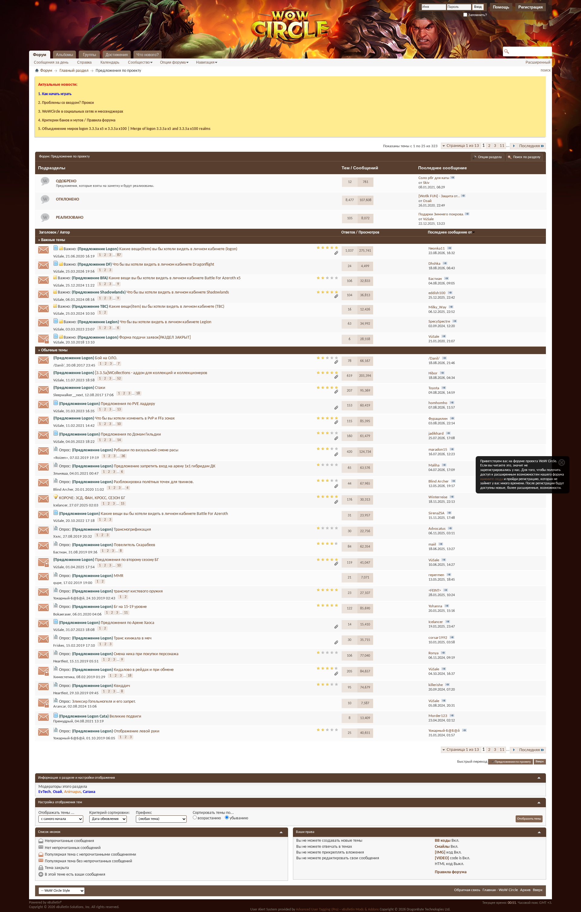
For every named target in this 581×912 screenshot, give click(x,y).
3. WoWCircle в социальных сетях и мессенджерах (80, 112)
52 (119, 378)
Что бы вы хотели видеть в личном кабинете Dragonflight (163, 264)
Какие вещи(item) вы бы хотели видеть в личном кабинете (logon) (178, 249)
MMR (118, 576)
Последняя (529, 146)
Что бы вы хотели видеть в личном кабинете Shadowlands (177, 292)
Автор (65, 232)
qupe (57, 583)
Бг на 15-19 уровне (130, 607)
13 (119, 409)
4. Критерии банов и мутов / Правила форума (76, 120)
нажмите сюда (491, 479)
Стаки (100, 388)
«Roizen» (60, 458)
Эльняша (60, 474)
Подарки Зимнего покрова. (441, 214)
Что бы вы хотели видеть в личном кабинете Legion (165, 322)
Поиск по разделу (526, 157)
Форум (39, 54)
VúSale (58, 257)
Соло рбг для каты (434, 178)
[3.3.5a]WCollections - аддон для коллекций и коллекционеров (151, 373)
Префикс (144, 813)
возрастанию (209, 818)
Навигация (205, 62)
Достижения (117, 54)
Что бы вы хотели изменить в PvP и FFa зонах (135, 418)
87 (119, 255)
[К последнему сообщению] (449, 248)
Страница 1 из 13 (463, 146)
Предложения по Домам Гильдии (131, 434)
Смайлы (442, 846)
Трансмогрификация (132, 529)
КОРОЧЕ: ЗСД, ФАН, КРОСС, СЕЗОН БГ (92, 498)
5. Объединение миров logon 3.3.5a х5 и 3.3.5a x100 (82, 129)
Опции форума (173, 62)
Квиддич (122, 686)
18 (138, 393)
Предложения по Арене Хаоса (127, 623)
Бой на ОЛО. (106, 358)
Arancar (59, 706)
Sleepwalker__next (68, 395)
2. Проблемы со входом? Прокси (66, 103)
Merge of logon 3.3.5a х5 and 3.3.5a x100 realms (170, 129)
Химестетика (63, 677)
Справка (84, 62)
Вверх (540, 762)
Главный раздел (74, 70)
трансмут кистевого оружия (138, 591)
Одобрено (66, 181)
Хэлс (57, 537)
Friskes (58, 646)
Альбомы (64, 54)
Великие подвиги (125, 716)
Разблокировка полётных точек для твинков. (154, 482)
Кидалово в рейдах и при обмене (144, 670)
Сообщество (139, 62)
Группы (89, 54)
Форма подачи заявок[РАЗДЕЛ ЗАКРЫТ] (155, 337)
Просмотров (369, 232)
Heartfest (60, 661)
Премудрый (63, 721)
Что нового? (147, 54)
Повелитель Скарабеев (134, 545)
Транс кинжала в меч (133, 638)
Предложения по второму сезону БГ (127, 560)
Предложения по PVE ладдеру (128, 404)
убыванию (238, 818)
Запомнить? (477, 15)
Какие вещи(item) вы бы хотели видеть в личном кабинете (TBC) (166, 306)
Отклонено (67, 199)
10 (119, 424)
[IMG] (440, 852)
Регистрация (530, 7)
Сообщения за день (51, 62)
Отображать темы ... (56, 813)
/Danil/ (58, 365)
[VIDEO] (442, 858)
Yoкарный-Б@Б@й (68, 598)
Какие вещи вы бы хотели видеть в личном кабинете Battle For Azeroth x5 (175, 278)
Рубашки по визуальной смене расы (146, 450)
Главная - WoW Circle (500, 890)
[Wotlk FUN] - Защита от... (439, 196)
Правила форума (451, 872)
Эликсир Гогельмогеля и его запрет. (104, 701)
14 (119, 440)
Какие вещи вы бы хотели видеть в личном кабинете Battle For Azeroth (164, 514)
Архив (525, 890)
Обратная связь (467, 890)
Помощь (501, 7)
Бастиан (60, 553)
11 (502, 146)
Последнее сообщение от (450, 232)
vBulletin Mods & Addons (360, 909)
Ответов (348, 232)
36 (123, 456)
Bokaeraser (62, 614)
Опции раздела (490, 157)
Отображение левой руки (136, 731)
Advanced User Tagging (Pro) (317, 909)
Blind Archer (63, 490)
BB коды (443, 840)
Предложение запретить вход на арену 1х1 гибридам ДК (164, 466)
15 (122, 504)
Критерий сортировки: (109, 813)
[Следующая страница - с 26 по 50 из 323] (513, 146)
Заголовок (47, 232)
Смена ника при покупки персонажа (146, 654)
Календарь (109, 62)
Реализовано (69, 217)
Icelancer (60, 505)
